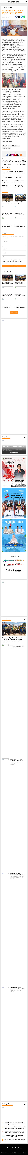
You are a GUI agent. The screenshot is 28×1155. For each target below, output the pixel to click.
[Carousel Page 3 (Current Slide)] (14, 452)
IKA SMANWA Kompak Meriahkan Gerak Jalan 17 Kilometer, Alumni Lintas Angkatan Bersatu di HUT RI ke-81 (15, 1132)
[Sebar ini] (16, 17)
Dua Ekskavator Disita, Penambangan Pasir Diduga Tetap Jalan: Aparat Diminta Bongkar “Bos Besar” (7, 172)
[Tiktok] (18, 155)
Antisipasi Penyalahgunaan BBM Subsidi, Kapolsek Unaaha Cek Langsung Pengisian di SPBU (7, 181)
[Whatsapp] (24, 17)
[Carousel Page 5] (17, 452)
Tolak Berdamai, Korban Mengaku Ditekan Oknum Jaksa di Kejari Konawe (7, 186)
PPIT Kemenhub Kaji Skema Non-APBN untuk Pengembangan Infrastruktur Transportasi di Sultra (7, 214)
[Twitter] (10, 155)
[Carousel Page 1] (10, 452)
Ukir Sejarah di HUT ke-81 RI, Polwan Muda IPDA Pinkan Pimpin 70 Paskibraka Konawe (20, 172)
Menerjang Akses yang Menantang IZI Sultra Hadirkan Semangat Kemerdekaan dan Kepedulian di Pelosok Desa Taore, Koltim (17, 988)
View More (14, 312)
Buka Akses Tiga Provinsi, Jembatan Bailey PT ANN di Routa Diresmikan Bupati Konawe (19, 202)
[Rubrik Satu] (14, 1)
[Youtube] (15, 155)
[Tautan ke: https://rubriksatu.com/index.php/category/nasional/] (25, 619)
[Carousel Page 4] (16, 452)
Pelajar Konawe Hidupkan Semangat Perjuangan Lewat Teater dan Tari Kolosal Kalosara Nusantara (14, 1123)
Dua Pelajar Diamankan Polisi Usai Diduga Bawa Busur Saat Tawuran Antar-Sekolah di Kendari (20, 225)
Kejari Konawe (6, 145)
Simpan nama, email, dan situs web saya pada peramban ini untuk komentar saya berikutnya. (12, 261)
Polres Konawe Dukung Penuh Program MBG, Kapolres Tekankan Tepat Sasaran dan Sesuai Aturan (19, 176)
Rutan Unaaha (6, 148)
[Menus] (2, 1)
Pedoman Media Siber (20, 1152)
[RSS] (21, 155)
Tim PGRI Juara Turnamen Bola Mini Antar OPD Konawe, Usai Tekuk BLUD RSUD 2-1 (14, 1140)
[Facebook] (7, 155)
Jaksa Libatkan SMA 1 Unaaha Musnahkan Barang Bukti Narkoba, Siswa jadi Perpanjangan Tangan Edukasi (7, 176)
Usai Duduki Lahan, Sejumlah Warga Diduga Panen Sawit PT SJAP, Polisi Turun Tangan (19, 181)
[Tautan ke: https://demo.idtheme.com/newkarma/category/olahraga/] (25, 1104)
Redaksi (12, 1152)
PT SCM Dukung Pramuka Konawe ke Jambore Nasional (20, 214)
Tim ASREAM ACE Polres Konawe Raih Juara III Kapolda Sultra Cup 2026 (19, 186)
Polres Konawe (15, 145)
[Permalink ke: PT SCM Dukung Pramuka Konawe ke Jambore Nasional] (20, 208)
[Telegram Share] (22, 17)
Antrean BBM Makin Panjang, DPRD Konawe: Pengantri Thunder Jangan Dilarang (7, 225)
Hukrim (7, 17)
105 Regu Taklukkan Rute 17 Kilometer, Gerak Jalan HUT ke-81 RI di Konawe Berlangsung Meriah (13, 1136)
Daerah (3, 17)
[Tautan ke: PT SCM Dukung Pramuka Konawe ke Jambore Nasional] (5, 815)
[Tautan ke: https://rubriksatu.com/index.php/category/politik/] (25, 437)
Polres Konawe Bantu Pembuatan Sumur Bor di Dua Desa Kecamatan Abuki (7, 161)
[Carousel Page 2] (12, 452)
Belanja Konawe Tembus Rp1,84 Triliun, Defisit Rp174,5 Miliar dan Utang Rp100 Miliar (7, 202)
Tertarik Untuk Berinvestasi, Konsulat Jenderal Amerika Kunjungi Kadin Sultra (20, 161)
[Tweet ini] (19, 17)
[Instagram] (12, 155)
